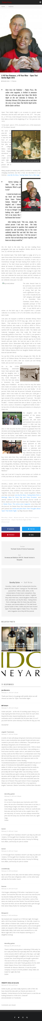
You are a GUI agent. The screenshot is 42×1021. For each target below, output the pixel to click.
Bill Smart (4, 705)
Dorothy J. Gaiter (7, 517)
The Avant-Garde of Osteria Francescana (22, 548)
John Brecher (6, 519)
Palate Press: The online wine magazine (16, 504)
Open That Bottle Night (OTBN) (21, 519)
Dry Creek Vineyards (32, 517)
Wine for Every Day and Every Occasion (22, 497)
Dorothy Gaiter (6, 81)
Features (14, 81)
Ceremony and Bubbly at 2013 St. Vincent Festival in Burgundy (20, 557)
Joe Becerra (5, 690)
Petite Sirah (5, 522)
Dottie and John (19, 517)
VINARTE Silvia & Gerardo (10, 983)
